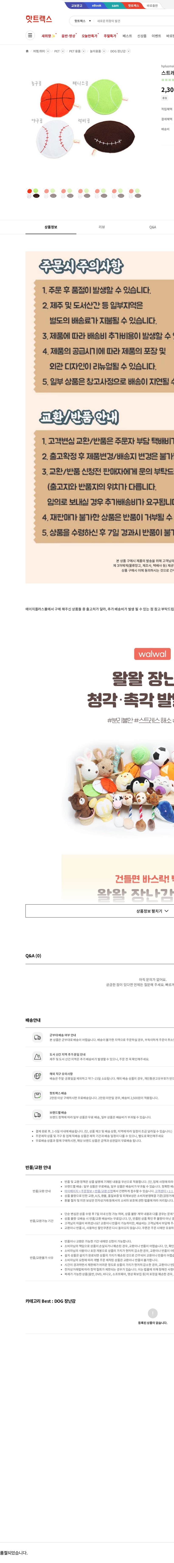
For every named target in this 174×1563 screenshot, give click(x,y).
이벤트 (156, 35)
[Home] (27, 51)
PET (57, 51)
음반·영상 (68, 35)
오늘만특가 (89, 35)
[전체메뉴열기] (30, 35)
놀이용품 (95, 51)
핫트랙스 (79, 21)
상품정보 (51, 226)
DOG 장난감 (118, 51)
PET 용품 (75, 51)
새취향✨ (48, 35)
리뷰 (102, 226)
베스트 (127, 35)
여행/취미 (39, 51)
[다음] (143, 124)
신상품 (142, 35)
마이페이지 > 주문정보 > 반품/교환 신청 (89, 1191)
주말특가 (110, 35)
